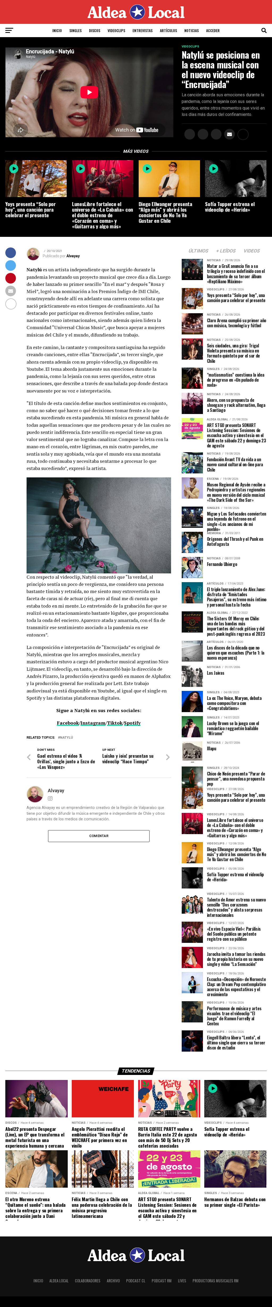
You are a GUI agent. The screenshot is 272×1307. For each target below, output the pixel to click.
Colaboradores (87, 1280)
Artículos (168, 30)
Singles (75, 30)
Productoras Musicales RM (216, 1280)
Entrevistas (142, 30)
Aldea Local (59, 1280)
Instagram (92, 723)
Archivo (113, 1280)
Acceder (213, 30)
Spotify (132, 723)
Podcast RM (162, 1280)
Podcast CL (135, 1280)
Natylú (66, 737)
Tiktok (114, 723)
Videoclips (116, 30)
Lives (182, 1280)
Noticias (191, 30)
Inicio (57, 30)
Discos (94, 30)
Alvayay (73, 256)
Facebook (68, 723)
